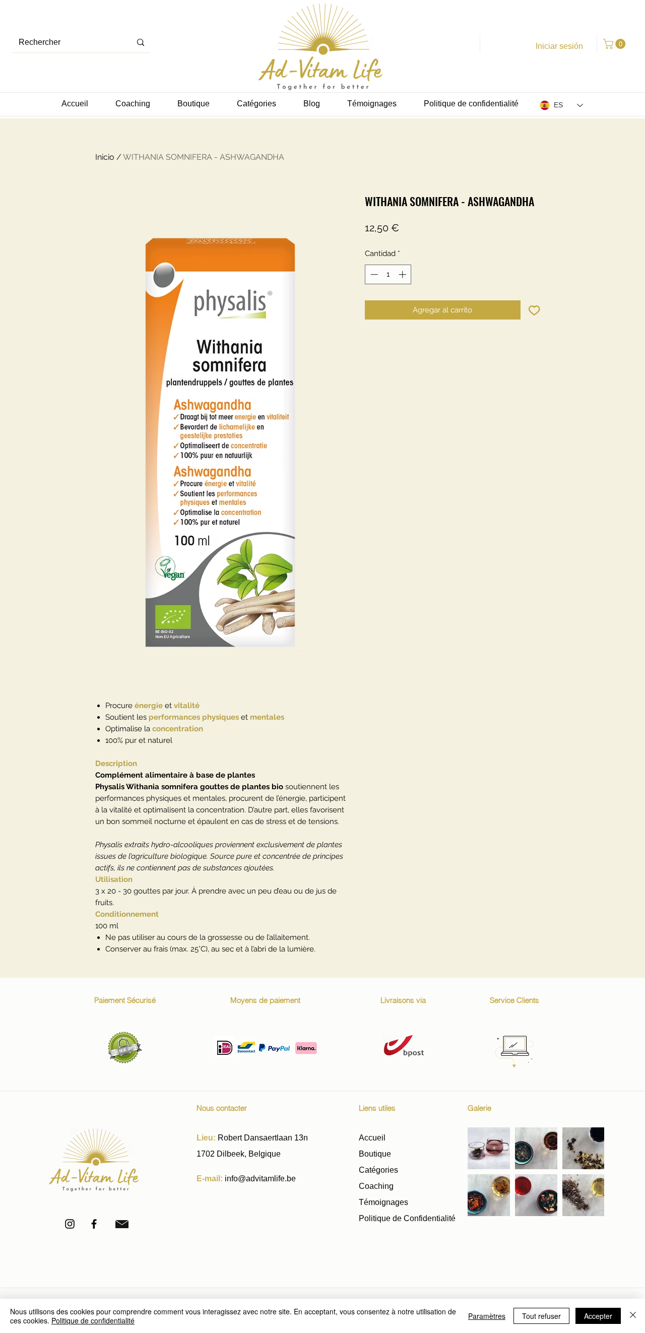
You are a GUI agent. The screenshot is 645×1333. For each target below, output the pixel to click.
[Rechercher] (140, 42)
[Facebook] (94, 1224)
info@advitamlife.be (260, 1178)
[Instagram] (69, 1224)
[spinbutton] (388, 274)
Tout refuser (541, 1316)
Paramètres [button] (486, 1316)
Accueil (372, 1137)
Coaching (376, 1186)
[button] (615, 44)
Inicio (104, 157)
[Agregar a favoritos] (534, 310)
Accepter (598, 1316)
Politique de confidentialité (93, 1320)
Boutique (376, 1154)
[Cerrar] (633, 1316)
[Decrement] (373, 274)
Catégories (378, 1170)
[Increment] (403, 274)
